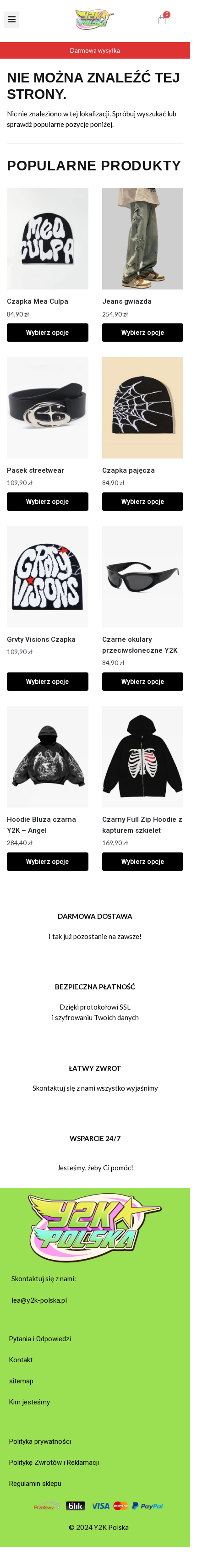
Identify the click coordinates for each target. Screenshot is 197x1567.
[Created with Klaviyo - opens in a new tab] (95, 839)
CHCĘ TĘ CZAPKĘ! (144, 800)
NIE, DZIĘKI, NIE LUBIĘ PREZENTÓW (144, 816)
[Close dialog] (188, 730)
